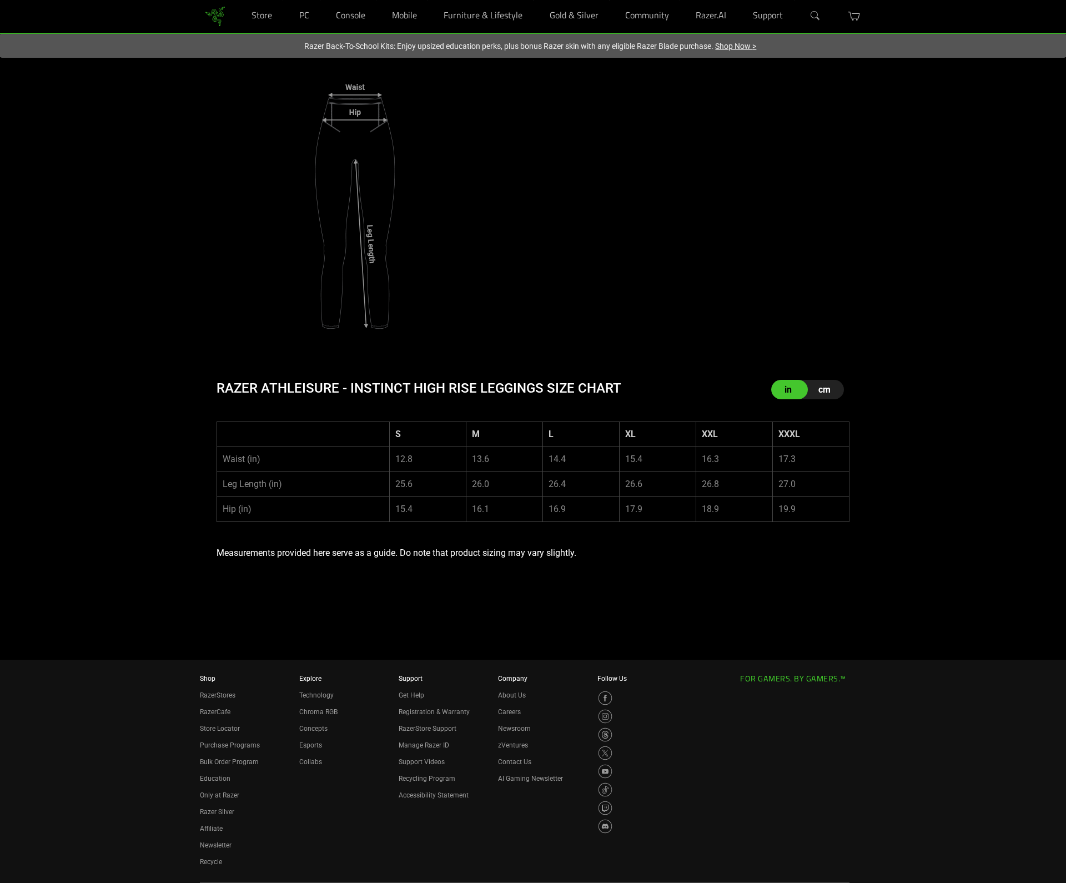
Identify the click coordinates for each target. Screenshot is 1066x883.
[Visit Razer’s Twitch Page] (605, 808)
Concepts (313, 729)
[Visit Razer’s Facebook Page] (605, 698)
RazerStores (217, 695)
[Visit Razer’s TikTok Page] (605, 789)
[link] (215, 16)
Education (215, 778)
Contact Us (514, 762)
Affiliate (211, 828)
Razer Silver (217, 812)
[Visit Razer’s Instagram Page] (605, 716)
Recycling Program (427, 778)
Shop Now (735, 46)
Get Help (411, 695)
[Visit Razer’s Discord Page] (605, 826)
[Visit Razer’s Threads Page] (605, 734)
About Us (512, 695)
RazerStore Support (427, 729)
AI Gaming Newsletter (530, 778)
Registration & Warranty (434, 712)
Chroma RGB (318, 712)
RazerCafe (215, 712)
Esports (310, 745)
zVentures (513, 745)
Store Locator (220, 729)
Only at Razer (219, 795)
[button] (854, 16)
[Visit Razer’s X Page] (605, 753)
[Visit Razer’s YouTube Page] (605, 771)
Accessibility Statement (434, 795)
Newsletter (216, 845)
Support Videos (422, 762)
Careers (509, 712)
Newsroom (514, 729)
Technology (316, 695)
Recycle (211, 862)
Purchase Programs (230, 745)
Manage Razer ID (424, 745)
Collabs (310, 762)
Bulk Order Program (229, 762)
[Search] (815, 16)
